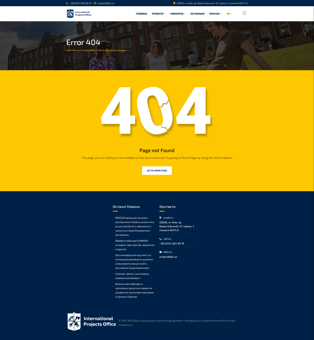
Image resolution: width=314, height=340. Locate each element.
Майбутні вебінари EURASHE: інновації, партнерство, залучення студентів (134, 245)
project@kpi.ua (106, 3)
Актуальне (198, 13)
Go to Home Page (157, 170)
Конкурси (176, 13)
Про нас (214, 13)
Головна (141, 13)
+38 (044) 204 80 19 (81, 3)
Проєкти (157, 13)
